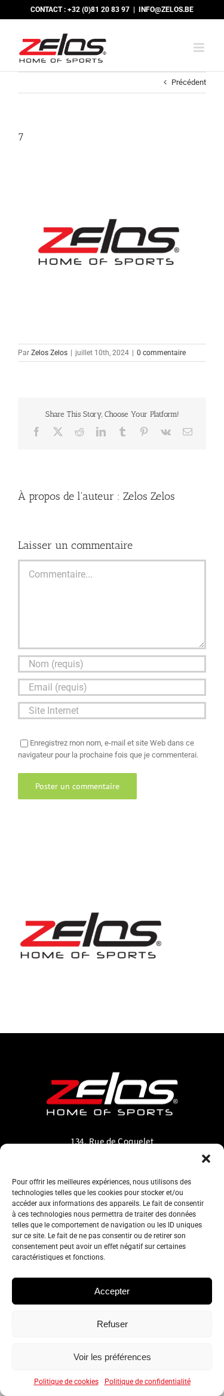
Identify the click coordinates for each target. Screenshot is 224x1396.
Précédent (188, 82)
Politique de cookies (66, 1381)
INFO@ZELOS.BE (166, 9)
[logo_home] (112, 1066)
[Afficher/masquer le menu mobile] (200, 47)
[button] (206, 1159)
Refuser (112, 1324)
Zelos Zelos (49, 353)
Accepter (112, 1291)
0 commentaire (161, 353)
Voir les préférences (112, 1357)
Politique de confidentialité (148, 1381)
